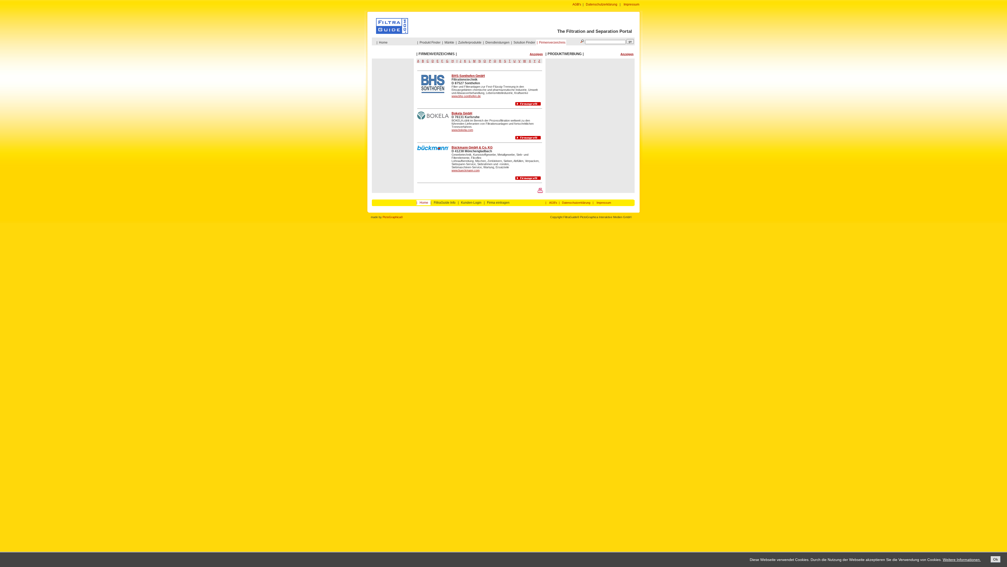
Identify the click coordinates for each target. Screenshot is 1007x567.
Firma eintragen (498, 202)
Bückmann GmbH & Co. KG (472, 147)
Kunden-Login (471, 202)
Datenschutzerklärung (601, 4)
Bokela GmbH (462, 113)
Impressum (631, 4)
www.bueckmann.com (466, 170)
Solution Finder (524, 42)
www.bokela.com (462, 130)
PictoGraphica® (393, 217)
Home (383, 42)
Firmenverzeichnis (552, 42)
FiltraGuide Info (445, 202)
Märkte (449, 42)
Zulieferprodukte (469, 42)
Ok (995, 559)
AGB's (576, 4)
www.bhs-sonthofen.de (466, 96)
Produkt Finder (430, 42)
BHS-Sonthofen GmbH (468, 76)
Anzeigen (536, 54)
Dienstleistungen (497, 42)
